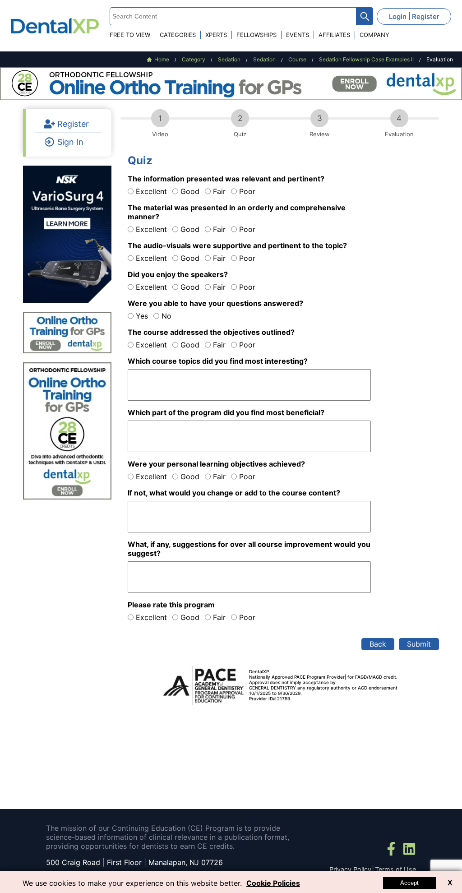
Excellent (151, 191)
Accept (409, 882)
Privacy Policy (350, 869)
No (166, 315)
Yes (142, 315)
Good (189, 191)
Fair (219, 191)
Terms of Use (395, 869)
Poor (247, 191)
